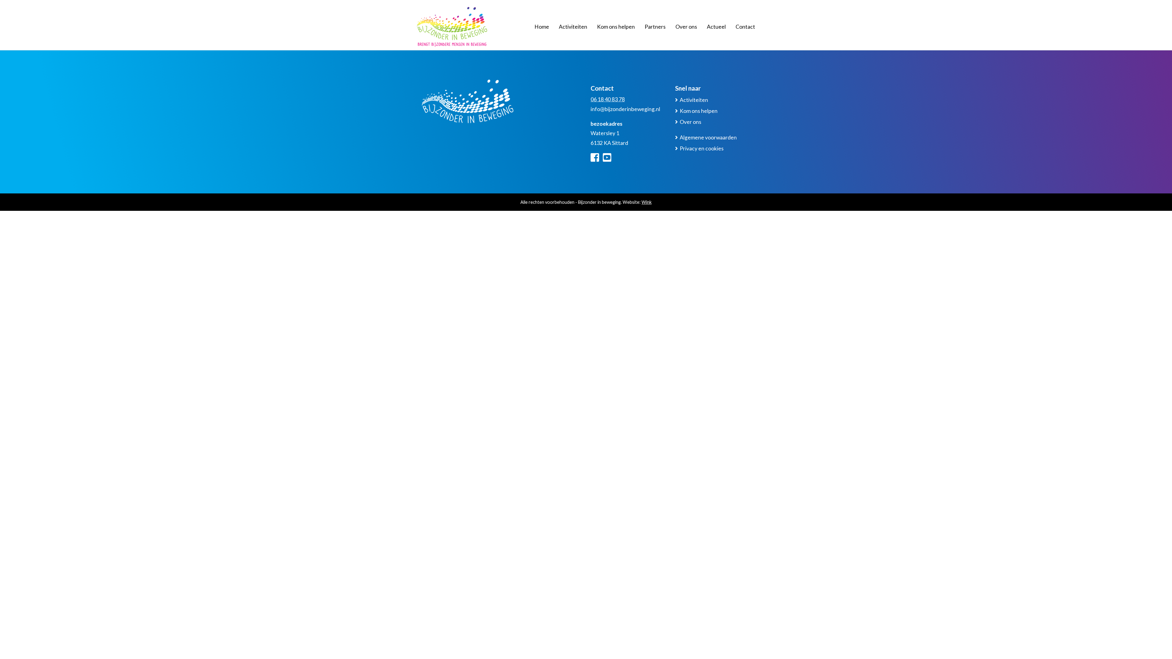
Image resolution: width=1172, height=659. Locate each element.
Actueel (716, 26)
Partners (655, 26)
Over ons (686, 26)
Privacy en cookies (702, 148)
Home (541, 26)
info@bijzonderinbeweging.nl (625, 109)
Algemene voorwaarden (708, 137)
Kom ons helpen (616, 26)
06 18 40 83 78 (608, 99)
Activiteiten (573, 26)
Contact (745, 26)
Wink (647, 202)
